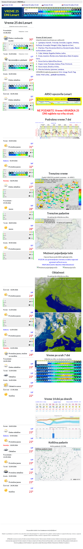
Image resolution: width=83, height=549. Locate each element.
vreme (15, 539)
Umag (65, 72)
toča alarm (74, 541)
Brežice (51, 67)
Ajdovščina (52, 61)
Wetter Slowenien (53, 543)
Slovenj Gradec (68, 48)
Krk (60, 72)
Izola (45, 64)
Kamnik (48, 43)
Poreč (70, 72)
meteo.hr (40, 535)
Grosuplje (46, 45)
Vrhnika (76, 43)
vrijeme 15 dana (26, 541)
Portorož (68, 64)
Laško (63, 53)
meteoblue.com (55, 535)
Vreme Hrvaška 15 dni (31, 5)
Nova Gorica (43, 61)
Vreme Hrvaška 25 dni (71, 5)
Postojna (51, 64)
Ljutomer (53, 69)
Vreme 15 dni (8, 5)
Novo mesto (42, 67)
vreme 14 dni (55, 539)
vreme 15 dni (22, 539)
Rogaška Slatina (55, 53)
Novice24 (45, 541)
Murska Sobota (44, 69)
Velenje (45, 53)
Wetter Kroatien (64, 543)
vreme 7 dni (38, 539)
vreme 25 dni (30, 539)
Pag (74, 72)
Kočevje (39, 45)
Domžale (62, 43)
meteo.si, (74, 533)
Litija (59, 45)
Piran (63, 64)
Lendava (61, 69)
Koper (40, 64)
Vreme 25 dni (48, 5)
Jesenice (46, 56)
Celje (40, 53)
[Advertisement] (18, 124)
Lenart (48, 50)
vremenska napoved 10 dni (67, 539)
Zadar (38, 75)
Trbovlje (55, 43)
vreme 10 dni (46, 539)
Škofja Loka (54, 56)
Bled (69, 56)
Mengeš (54, 45)
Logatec (69, 43)
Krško (56, 67)
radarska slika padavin (63, 541)
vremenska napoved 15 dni (13, 541)
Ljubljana (41, 43)
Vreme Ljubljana (18, 543)
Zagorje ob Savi (67, 45)
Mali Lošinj (45, 75)
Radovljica (63, 56)
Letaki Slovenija (42, 543)
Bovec (59, 61)
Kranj (40, 56)
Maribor (41, 48)
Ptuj (46, 48)
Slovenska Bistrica (55, 48)
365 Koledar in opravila (30, 543)
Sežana (57, 64)
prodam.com (52, 541)
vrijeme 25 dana (37, 541)
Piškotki (10, 539)
